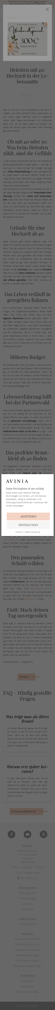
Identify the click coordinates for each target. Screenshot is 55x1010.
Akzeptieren (28, 516)
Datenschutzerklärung (32, 532)
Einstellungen (28, 524)
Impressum (19, 532)
